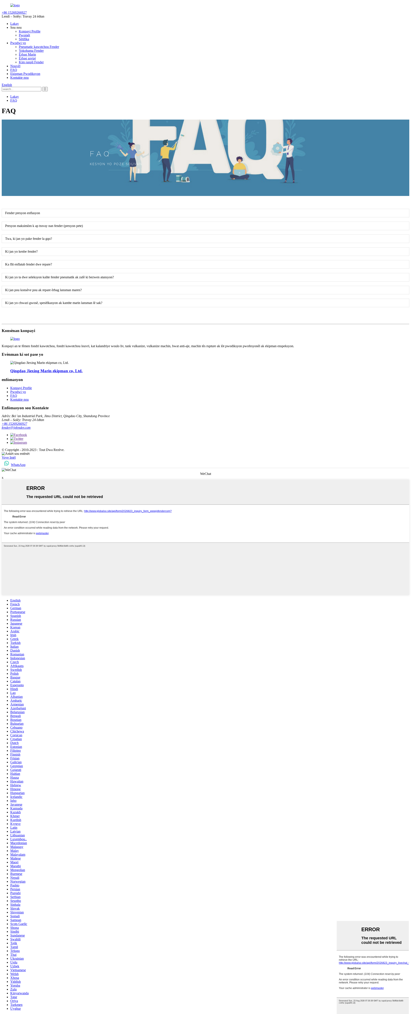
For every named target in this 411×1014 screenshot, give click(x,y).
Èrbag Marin (27, 54)
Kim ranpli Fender (31, 62)
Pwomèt (24, 35)
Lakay (14, 23)
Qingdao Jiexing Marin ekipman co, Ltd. (46, 371)
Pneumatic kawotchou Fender (39, 47)
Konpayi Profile (29, 31)
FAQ (13, 70)
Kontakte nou (19, 77)
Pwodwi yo (18, 43)
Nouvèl (15, 66)
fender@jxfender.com (16, 427)
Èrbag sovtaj (27, 58)
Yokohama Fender (31, 50)
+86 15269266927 (14, 423)
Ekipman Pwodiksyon (25, 74)
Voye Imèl (9, 457)
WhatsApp (18, 465)
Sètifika (24, 39)
